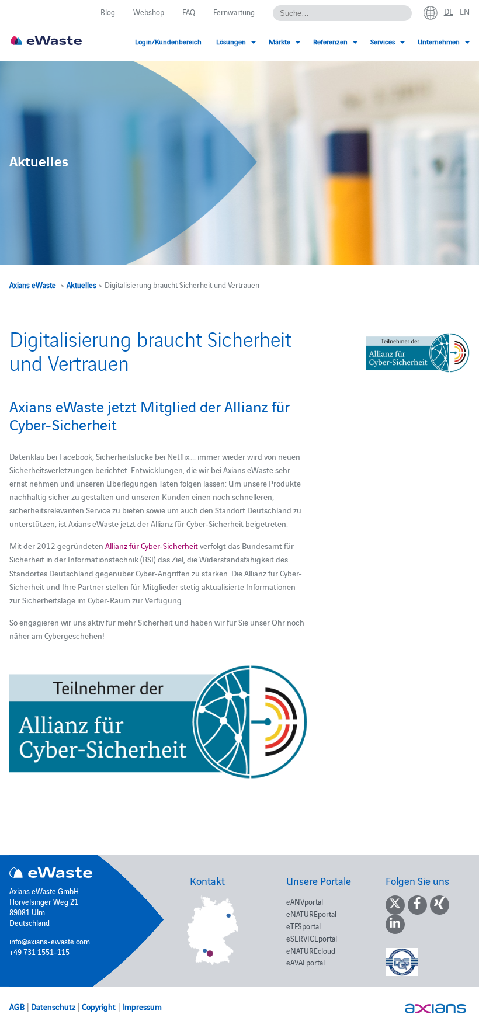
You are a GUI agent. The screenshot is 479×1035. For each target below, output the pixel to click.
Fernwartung (234, 11)
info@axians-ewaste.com (49, 941)
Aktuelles (81, 284)
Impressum (142, 1006)
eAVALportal (305, 962)
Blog (107, 11)
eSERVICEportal (311, 938)
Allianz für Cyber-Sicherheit (151, 545)
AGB (17, 1006)
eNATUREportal (311, 913)
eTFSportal (303, 926)
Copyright (99, 1006)
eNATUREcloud (310, 950)
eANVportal (304, 901)
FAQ (188, 11)
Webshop (148, 11)
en (465, 11)
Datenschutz (53, 1006)
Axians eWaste (32, 284)
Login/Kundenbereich (168, 41)
